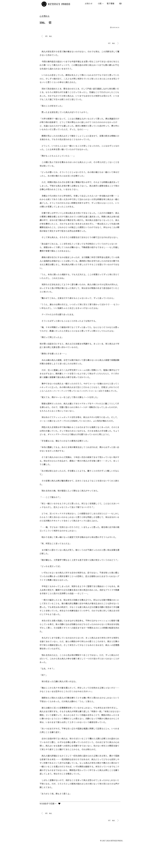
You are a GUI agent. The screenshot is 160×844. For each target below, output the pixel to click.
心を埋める (45, 15)
